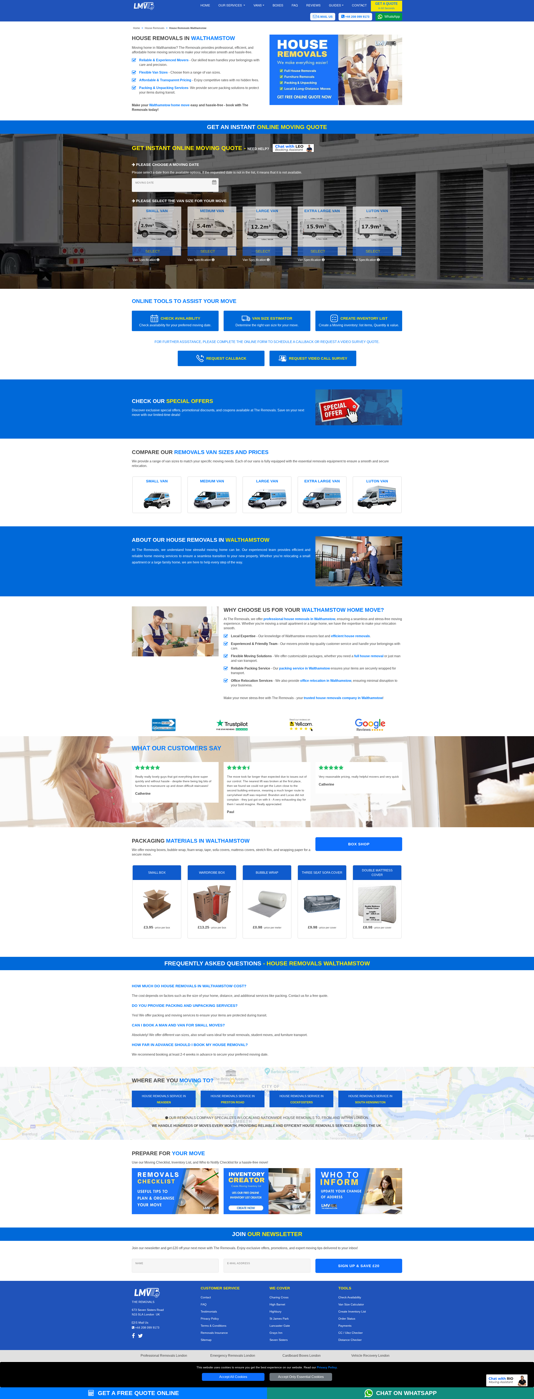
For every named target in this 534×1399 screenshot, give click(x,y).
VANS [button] (257, 5)
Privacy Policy (327, 1367)
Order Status (346, 1318)
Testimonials (209, 1311)
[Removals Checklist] (175, 1191)
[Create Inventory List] (267, 1191)
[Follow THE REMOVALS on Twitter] (140, 1336)
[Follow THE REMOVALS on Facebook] (133, 1336)
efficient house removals (350, 636)
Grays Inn (276, 1332)
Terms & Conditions (213, 1325)
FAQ (204, 1304)
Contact (359, 5)
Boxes (278, 5)
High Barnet (277, 1304)
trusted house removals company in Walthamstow (343, 698)
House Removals (154, 28)
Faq (295, 5)
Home (205, 5)
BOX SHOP (359, 844)
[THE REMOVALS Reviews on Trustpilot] (232, 725)
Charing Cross (279, 1297)
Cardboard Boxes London (301, 1355)
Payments (344, 1325)
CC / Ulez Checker (350, 1332)
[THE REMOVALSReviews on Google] (370, 725)
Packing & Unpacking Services (163, 88)
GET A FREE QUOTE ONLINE (137, 1393)
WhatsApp (392, 16)
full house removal (368, 656)
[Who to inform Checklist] (358, 1191)
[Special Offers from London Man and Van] (358, 409)
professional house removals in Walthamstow (299, 619)
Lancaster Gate (280, 1325)
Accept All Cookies (233, 1377)
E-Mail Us (141, 1322)
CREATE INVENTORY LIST (359, 321)
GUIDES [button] (335, 5)
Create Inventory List (352, 1311)
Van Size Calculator (351, 1304)
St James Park (279, 1318)
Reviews (313, 5)
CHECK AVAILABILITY (175, 321)
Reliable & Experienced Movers (164, 60)
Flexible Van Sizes (153, 72)
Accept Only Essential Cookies (301, 1377)
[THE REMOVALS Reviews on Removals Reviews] (164, 725)
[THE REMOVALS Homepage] (144, 6)
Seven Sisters (279, 1339)
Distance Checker (350, 1339)
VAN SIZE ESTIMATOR (267, 321)
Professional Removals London (164, 1355)
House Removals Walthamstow (187, 28)
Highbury (275, 1311)
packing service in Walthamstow (304, 668)
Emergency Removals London (232, 1355)
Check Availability (349, 1297)
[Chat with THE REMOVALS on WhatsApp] (370, 1393)
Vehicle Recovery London (370, 1355)
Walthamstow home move (169, 105)
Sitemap (206, 1339)
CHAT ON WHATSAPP (406, 1393)
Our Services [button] (230, 5)
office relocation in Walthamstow (325, 680)
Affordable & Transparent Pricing (165, 80)
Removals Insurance (214, 1332)
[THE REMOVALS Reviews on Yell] (301, 725)
